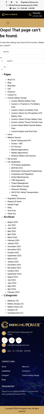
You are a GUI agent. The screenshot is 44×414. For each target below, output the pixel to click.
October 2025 (13, 252)
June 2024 (12, 283)
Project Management (19, 183)
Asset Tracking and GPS (21, 140)
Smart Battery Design (20, 186)
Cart (9, 89)
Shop (10, 207)
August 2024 (13, 277)
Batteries (11, 301)
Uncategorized (13, 313)
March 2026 (12, 237)
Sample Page (13, 204)
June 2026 (12, 228)
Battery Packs (13, 307)
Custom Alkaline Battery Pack (23, 101)
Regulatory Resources (29, 2)
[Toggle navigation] (8, 23)
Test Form (12, 211)
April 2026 (12, 234)
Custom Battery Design (17, 98)
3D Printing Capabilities (21, 165)
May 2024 (12, 286)
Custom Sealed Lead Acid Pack (24, 131)
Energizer (5, 375)
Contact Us (12, 95)
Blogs (4, 379)
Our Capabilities (14, 162)
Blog (9, 83)
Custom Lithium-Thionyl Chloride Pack (26, 122)
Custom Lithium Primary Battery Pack (26, 119)
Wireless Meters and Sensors (23, 156)
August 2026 (13, 222)
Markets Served (14, 137)
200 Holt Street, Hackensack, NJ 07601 (23, 5)
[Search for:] (22, 52)
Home (10, 134)
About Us (11, 80)
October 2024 (13, 271)
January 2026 (13, 243)
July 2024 (12, 280)
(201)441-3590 (37, 16)
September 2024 (14, 274)
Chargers (11, 310)
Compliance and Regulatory (22, 174)
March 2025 (12, 259)
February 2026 (13, 240)
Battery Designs (14, 304)
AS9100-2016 (17, 168)
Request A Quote (14, 201)
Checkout (11, 92)
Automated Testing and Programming (26, 171)
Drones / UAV (16, 143)
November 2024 (14, 268)
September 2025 (14, 256)
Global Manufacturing (20, 177)
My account (12, 159)
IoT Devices (16, 147)
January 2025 (13, 262)
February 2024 (13, 292)
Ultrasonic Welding (19, 189)
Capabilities (6, 371)
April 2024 (12, 289)
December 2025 (14, 246)
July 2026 (12, 225)
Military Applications (19, 153)
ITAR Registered (18, 180)
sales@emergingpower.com (18, 345)
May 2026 (12, 231)
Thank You (12, 214)
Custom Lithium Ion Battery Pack (24, 110)
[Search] (1, 57)
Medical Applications (20, 150)
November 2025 (14, 249)
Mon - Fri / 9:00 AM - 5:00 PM (23, 8)
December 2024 (14, 265)
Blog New (11, 86)
